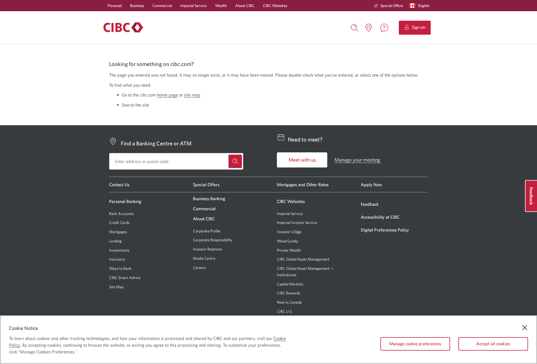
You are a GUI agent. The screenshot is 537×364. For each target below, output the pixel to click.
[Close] (524, 327)
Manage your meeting (357, 160)
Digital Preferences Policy (385, 229)
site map (192, 94)
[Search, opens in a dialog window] (354, 27)
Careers (199, 267)
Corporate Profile (206, 231)
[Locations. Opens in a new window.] (368, 27)
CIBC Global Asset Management (303, 259)
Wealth (221, 5)
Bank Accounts (121, 213)
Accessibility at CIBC (380, 216)
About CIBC (245, 5)
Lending (115, 241)
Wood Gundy (287, 241)
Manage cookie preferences (415, 343)
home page (167, 94)
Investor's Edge (289, 232)
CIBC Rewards (288, 293)
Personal (115, 5)
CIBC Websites (275, 5)
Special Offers (391, 5)
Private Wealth (289, 250)
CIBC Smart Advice (124, 277)
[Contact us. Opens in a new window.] (384, 27)
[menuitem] (388, 5)
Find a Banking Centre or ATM (156, 143)
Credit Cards (119, 222)
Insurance (117, 259)
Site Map (116, 287)
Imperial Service (193, 5)
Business (137, 5)
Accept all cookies (493, 343)
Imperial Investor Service (297, 222)
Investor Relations (207, 249)
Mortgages (118, 232)
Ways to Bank (120, 268)
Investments (119, 250)
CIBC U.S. (285, 311)
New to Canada (289, 302)
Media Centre (204, 258)
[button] (420, 5)
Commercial (162, 5)
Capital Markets (290, 284)
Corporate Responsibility (212, 240)
